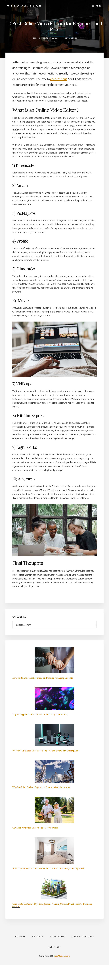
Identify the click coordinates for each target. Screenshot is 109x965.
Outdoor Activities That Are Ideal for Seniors (35, 827)
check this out (58, 79)
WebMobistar (24, 5)
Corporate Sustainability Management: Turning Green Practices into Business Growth (52, 905)
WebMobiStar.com (62, 956)
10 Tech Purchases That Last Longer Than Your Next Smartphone (45, 750)
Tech (34, 38)
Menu (99, 6)
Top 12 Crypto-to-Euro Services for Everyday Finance (39, 714)
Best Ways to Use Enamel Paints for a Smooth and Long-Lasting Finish (48, 868)
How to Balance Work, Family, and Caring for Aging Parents (42, 677)
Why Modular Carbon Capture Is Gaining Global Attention (41, 787)
